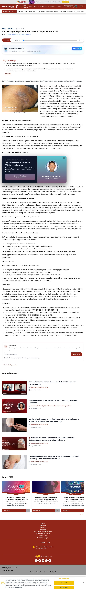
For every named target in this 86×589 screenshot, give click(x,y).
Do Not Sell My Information (43, 532)
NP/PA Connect (25, 6)
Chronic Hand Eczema (51, 11)
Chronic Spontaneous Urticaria (65, 11)
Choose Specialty (8, 11)
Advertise (43, 526)
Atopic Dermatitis (41, 11)
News (30, 7)
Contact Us (43, 528)
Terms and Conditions (43, 534)
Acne (34, 11)
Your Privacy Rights (43, 538)
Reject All (64, 583)
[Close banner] (84, 2)
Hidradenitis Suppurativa (10, 365)
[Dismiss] (64, 158)
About (43, 524)
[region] (43, 583)
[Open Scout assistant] (76, 6)
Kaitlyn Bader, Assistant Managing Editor (59, 406)
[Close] (83, 582)
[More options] (82, 40)
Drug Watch (77, 11)
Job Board (43, 530)
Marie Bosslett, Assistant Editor (39, 387)
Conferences (43, 7)
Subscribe (75, 354)
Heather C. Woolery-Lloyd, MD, (39, 406)
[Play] (13, 40)
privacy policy (36, 358)
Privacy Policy (43, 536)
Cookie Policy (18, 587)
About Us (38, 572)
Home (31, 572)
